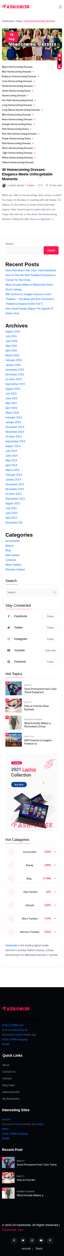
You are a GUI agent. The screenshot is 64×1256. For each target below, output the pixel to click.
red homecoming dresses (16, 143)
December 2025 (14, 369)
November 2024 (14, 431)
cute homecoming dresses (17, 81)
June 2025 (11, 398)
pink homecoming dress (15, 128)
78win (39, 1248)
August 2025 (12, 388)
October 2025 (13, 379)
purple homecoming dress (16, 138)
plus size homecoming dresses (19, 133)
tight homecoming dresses (17, 152)
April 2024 (11, 465)
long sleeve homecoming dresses (21, 109)
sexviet (26, 1248)
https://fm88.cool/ (13, 1025)
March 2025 (12, 412)
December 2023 (14, 484)
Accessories (12, 540)
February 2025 (13, 417)
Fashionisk (11, 945)
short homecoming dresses (17, 148)
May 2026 (11, 345)
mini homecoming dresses (16, 114)
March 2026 (12, 355)
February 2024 (13, 474)
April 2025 (11, 407)
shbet (40, 1124)
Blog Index (8, 1085)
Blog (8, 550)
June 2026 (11, 341)
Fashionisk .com (12, 1229)
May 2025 (11, 403)
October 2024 (13, 436)
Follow (50, 616)
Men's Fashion (13, 564)
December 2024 (14, 427)
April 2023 (11, 517)
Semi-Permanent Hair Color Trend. (37, 1164)
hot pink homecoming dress (17, 100)
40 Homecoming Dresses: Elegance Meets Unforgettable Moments (27, 174)
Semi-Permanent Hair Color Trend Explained (30, 270)
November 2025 (14, 374)
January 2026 (13, 365)
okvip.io (6, 1119)
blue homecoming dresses (16, 71)
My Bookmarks (11, 1098)
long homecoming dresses (17, 105)
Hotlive (17, 1034)
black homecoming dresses (17, 66)
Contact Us (9, 1071)
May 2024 (11, 460)
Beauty (9, 545)
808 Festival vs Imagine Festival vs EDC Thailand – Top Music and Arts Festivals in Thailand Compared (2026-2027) (29, 299)
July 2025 (11, 393)
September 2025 (15, 384)
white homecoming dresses (17, 157)
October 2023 (13, 493)
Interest (7, 1078)
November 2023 (14, 489)
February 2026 (13, 360)
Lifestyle (10, 560)
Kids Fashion (12, 555)
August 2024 (12, 446)
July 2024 (11, 450)
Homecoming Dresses (14, 95)
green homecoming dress (16, 90)
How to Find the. (26, 1180)
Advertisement (11, 1092)
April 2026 (11, 350)
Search (9, 243)
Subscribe (50, 650)
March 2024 (12, 470)
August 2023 (12, 503)
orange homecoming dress (17, 124)
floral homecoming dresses (17, 86)
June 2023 (11, 513)
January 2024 (13, 479)
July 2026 (11, 336)
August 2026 (12, 331)
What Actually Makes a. (30, 1195)
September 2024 (15, 441)
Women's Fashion (15, 569)
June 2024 (11, 455)
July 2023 (11, 508)
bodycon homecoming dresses (19, 76)
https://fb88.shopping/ (15, 1039)
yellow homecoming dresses (18, 162)
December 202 (14, 522)
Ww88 (5, 1044)
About (6, 1065)
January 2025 (13, 422)
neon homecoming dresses (17, 119)
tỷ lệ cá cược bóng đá (14, 1029)
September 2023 (15, 498)
